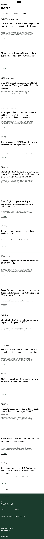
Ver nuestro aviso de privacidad (9, 271)
